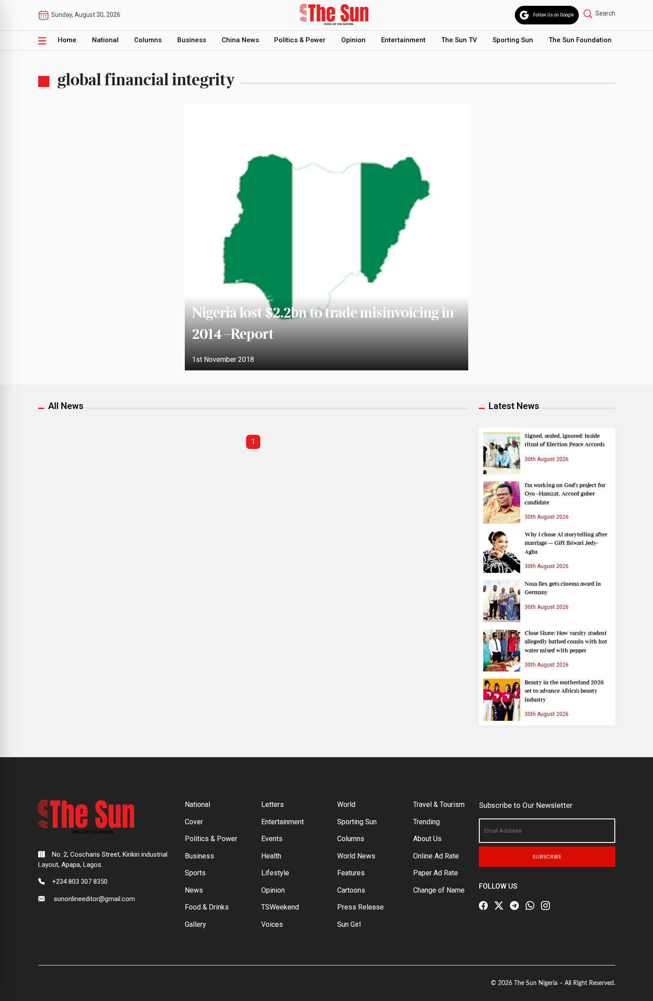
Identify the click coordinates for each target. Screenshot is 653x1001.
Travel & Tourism (439, 804)
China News (240, 40)
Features (351, 873)
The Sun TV (459, 40)
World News (356, 856)
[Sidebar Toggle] (42, 40)
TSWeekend (280, 907)
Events (272, 838)
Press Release (360, 907)
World (346, 804)
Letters (272, 804)
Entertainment (403, 40)
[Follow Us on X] (498, 905)
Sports (195, 873)
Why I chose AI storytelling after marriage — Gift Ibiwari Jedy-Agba (566, 543)
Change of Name (439, 890)
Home (67, 40)
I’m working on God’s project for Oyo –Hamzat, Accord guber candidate (565, 494)
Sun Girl (349, 924)
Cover (194, 822)
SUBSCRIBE (547, 856)
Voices (272, 924)
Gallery (195, 924)
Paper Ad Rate (435, 873)
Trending (426, 822)
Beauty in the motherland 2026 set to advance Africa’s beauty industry (564, 691)
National (105, 40)
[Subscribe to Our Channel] (514, 905)
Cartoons (351, 890)
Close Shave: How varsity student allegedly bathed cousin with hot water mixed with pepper (566, 642)
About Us (427, 838)
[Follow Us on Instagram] (545, 905)
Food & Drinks (207, 907)
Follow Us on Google (553, 14)
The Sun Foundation (580, 40)
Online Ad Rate (436, 856)
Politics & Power (300, 40)
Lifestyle (275, 873)
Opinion (353, 40)
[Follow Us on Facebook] (483, 905)
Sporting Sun (513, 40)
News (194, 890)
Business (191, 40)
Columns (148, 40)
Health (271, 856)
